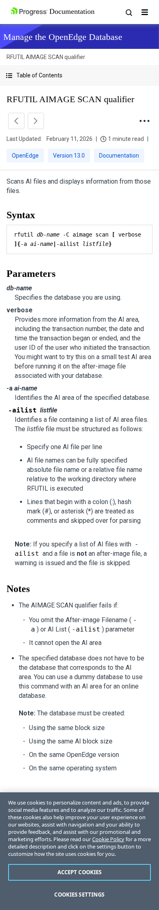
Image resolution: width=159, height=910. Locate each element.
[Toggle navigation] (145, 12)
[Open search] (128, 12)
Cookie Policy (108, 839)
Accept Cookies (79, 872)
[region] (79, 851)
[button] (79, 75)
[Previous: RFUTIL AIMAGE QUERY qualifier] (16, 121)
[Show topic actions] (144, 121)
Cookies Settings (79, 894)
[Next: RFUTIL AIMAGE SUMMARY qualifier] (36, 121)
